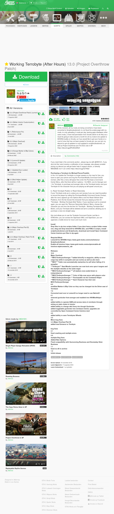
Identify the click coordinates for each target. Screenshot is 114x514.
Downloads (57, 120)
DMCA (90, 492)
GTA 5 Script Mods (48, 498)
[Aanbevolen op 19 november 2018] (6, 64)
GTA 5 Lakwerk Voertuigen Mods (51, 489)
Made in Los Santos (12, 482)
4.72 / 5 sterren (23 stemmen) (101, 120)
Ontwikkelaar (68, 125)
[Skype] (18, 93)
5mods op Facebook (97, 500)
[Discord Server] (28, 93)
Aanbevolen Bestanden (73, 484)
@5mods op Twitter (97, 496)
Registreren (94, 8)
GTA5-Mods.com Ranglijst (74, 506)
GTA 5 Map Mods (48, 506)
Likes (67, 120)
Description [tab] (56, 156)
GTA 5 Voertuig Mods (49, 484)
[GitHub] (25, 93)
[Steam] (23, 93)
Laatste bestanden (71, 480)
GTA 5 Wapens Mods (49, 494)
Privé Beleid (92, 484)
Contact (90, 480)
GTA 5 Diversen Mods (49, 510)
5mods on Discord (96, 504)
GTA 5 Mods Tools (48, 480)
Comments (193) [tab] (72, 156)
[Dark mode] (103, 8)
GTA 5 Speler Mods (49, 502)
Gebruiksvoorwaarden (96, 488)
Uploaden (70, 8)
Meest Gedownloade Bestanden (72, 495)
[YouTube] (20, 93)
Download (28, 76)
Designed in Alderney (12, 480)
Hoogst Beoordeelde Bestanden (72, 501)
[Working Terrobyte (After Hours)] (79, 89)
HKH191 (20, 90)
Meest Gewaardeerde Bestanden (72, 489)
